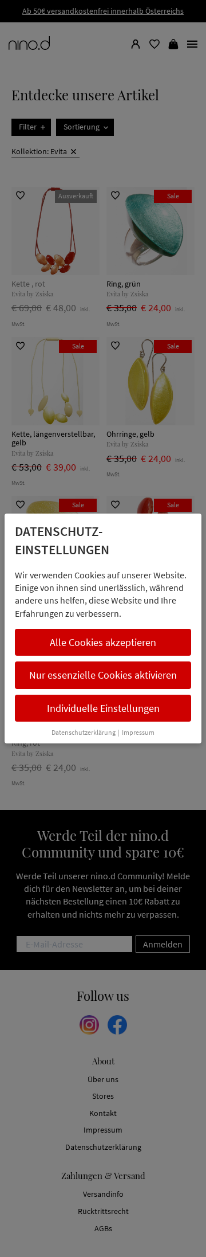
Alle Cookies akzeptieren (103, 642)
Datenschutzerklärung (84, 732)
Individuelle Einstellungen (103, 708)
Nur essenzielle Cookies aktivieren (103, 675)
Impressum (138, 732)
